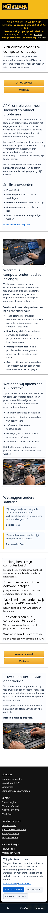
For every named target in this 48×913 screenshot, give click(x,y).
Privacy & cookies (10, 833)
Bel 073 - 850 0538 (10, 810)
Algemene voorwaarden (14, 829)
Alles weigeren (33, 889)
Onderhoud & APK (11, 782)
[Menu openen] (42, 15)
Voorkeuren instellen (15, 896)
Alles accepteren (13, 889)
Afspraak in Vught (11, 852)
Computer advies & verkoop (16, 790)
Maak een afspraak (24, 654)
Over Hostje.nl (9, 825)
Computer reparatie (12, 779)
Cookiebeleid (24, 883)
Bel (8, 908)
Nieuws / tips (8, 848)
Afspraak (40, 908)
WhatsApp (24, 908)
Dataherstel (7, 786)
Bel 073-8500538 (24, 83)
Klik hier (38, 34)
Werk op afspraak (11, 806)
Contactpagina (9, 802)
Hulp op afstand (10, 837)
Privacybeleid (10, 883)
